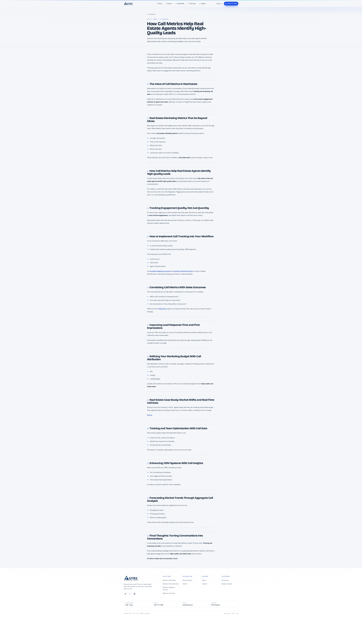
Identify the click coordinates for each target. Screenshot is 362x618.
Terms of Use (227, 613)
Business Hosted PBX (169, 580)
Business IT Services (169, 593)
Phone (159, 3)
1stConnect (162, 309)
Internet (168, 3)
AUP (233, 613)
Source (149, 415)
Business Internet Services (171, 584)
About (204, 580)
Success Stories (187, 580)
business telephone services (160, 271)
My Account (225, 580)
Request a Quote (227, 584)
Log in (219, 3)
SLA (237, 613)
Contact (204, 584)
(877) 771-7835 (232, 3)
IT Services (192, 3)
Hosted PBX (179, 3)
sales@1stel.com (188, 605)
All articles (151, 14)
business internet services (183, 271)
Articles (202, 3)
